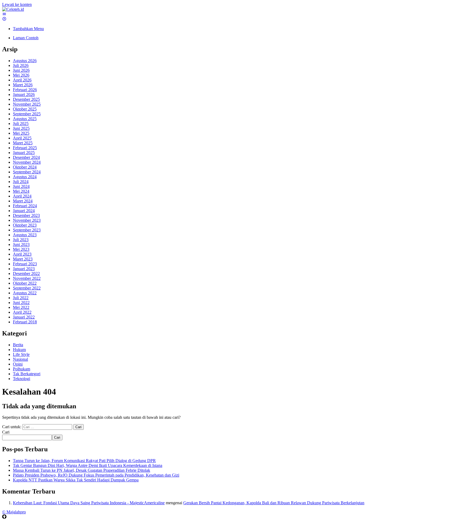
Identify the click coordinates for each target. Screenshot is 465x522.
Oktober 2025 (25, 109)
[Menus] (4, 14)
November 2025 (27, 104)
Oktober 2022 (25, 283)
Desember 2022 (26, 273)
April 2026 (22, 80)
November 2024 (27, 162)
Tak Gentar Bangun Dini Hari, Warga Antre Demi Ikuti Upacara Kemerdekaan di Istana (87, 465)
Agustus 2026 (25, 60)
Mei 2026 (21, 75)
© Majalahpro (14, 512)
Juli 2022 (21, 297)
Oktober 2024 (25, 167)
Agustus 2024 (25, 176)
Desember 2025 (26, 99)
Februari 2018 (25, 322)
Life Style (21, 354)
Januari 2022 (24, 317)
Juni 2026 (21, 70)
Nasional (20, 359)
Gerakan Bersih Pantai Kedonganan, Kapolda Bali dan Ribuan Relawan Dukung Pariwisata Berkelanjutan (273, 502)
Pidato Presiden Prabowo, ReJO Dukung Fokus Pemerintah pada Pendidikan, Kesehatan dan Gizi (96, 475)
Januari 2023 (24, 268)
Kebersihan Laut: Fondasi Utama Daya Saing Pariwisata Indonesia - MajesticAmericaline (89, 502)
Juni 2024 (21, 186)
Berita (18, 344)
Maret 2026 (23, 85)
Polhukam (21, 369)
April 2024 (22, 196)
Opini (18, 364)
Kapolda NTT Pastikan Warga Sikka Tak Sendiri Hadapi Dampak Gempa (76, 480)
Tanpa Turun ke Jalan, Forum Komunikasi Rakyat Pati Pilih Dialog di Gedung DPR (84, 460)
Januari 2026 (24, 94)
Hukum (19, 349)
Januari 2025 (24, 152)
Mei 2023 (21, 249)
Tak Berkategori (26, 373)
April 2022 (22, 312)
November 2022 (27, 278)
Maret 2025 (23, 143)
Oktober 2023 (25, 225)
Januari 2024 (24, 210)
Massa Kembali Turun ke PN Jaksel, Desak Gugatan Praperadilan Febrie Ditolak (81, 470)
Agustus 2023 (25, 235)
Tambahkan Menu (28, 28)
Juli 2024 (21, 181)
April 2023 (22, 254)
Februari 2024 (25, 205)
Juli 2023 (21, 239)
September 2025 (27, 114)
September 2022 (27, 288)
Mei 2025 (21, 133)
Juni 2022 (21, 302)
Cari (5, 432)
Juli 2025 (21, 123)
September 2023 (27, 230)
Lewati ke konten (17, 4)
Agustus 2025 (25, 118)
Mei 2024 (21, 191)
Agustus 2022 (25, 293)
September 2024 (27, 172)
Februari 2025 (25, 147)
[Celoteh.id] (13, 9)
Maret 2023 (23, 259)
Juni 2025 (21, 128)
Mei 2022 (21, 307)
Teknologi (21, 378)
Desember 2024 (26, 157)
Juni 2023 (21, 244)
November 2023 (27, 220)
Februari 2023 (25, 264)
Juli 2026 (21, 65)
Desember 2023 (26, 215)
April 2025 (22, 138)
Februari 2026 (25, 89)
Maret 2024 (23, 201)
